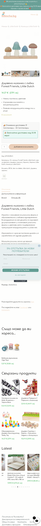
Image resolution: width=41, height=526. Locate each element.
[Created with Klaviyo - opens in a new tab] (20, 281)
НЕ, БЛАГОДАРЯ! (20, 275)
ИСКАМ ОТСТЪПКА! (20, 270)
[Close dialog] (39, 246)
